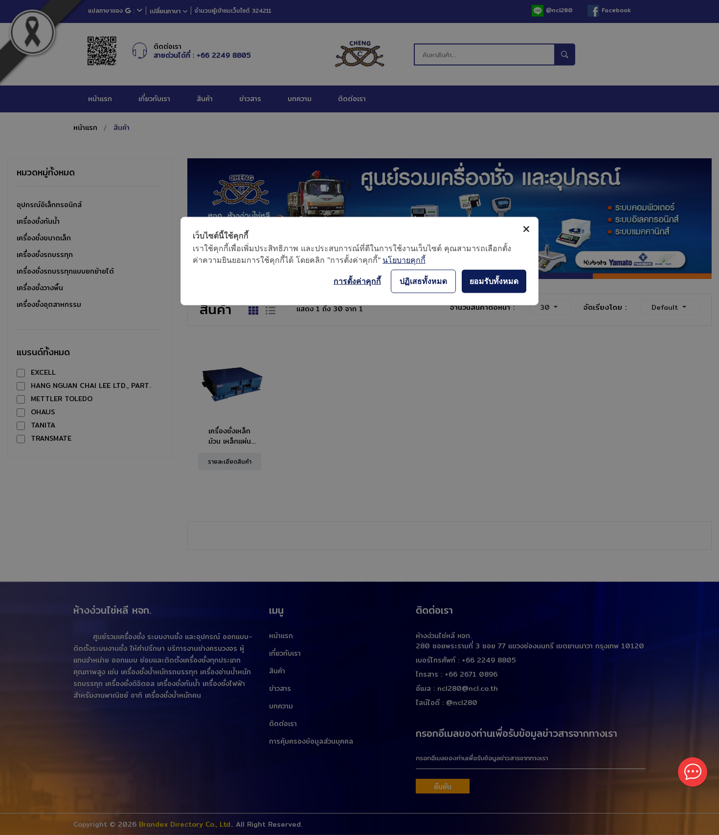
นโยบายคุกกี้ (404, 259)
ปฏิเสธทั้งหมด (423, 281)
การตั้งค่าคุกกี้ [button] (357, 281)
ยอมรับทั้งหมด (494, 281)
